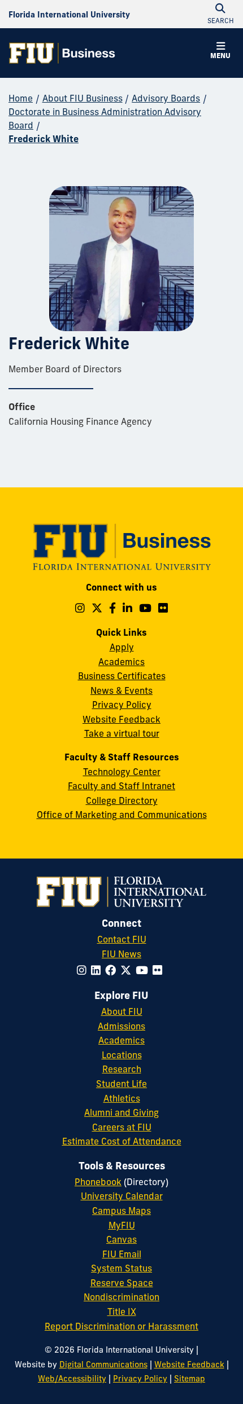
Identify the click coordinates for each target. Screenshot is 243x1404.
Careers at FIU (121, 1127)
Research (121, 1069)
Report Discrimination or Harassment (121, 1326)
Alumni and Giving (121, 1112)
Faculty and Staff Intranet (121, 785)
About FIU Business (82, 98)
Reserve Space (121, 1282)
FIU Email (121, 1254)
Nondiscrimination (121, 1296)
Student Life (121, 1083)
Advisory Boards (166, 98)
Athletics (121, 1098)
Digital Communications (103, 1364)
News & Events (121, 690)
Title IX (121, 1311)
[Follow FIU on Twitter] (128, 970)
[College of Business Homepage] (62, 53)
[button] (220, 52)
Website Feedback (121, 719)
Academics (121, 661)
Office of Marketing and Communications (122, 814)
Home (20, 98)
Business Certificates (122, 675)
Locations (122, 1054)
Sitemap (189, 1379)
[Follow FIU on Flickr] (160, 970)
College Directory (122, 800)
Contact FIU (121, 939)
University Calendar (122, 1195)
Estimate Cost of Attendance (121, 1141)
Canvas (121, 1239)
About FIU (121, 1011)
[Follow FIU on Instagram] (84, 970)
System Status (121, 1268)
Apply (122, 647)
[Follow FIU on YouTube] (144, 970)
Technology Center (121, 771)
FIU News (121, 954)
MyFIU (122, 1225)
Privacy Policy (121, 704)
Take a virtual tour (121, 733)
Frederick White (43, 138)
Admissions (121, 1026)
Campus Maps (121, 1210)
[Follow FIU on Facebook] (112, 970)
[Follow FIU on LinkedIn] (98, 970)
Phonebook (98, 1181)
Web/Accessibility (72, 1379)
